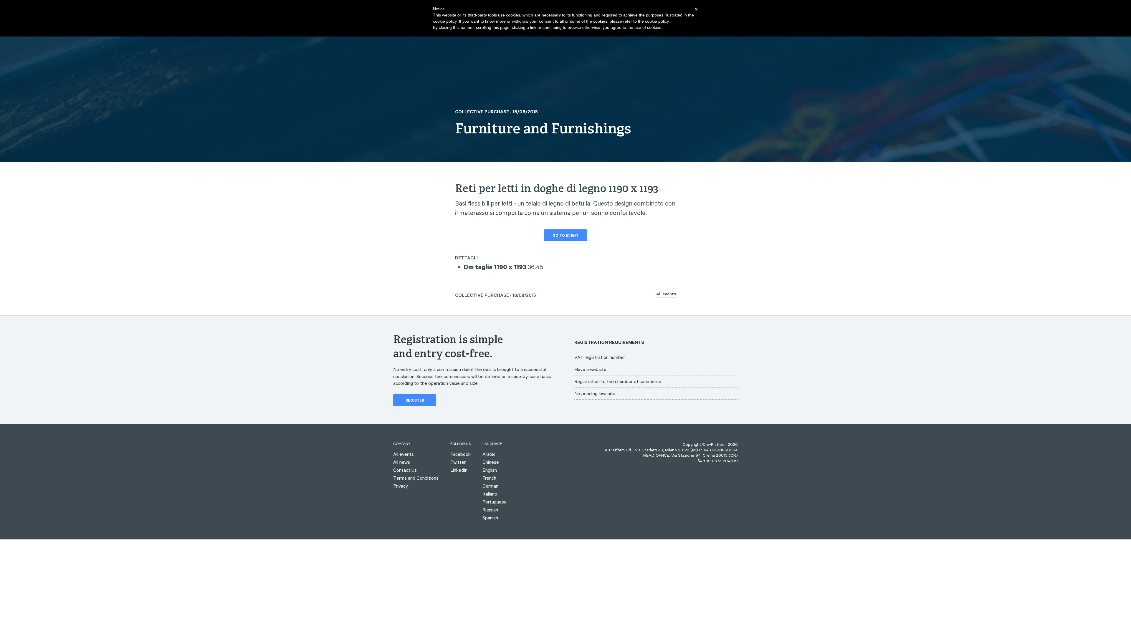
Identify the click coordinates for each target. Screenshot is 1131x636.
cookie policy (657, 21)
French (489, 478)
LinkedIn (458, 470)
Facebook (460, 454)
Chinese (490, 462)
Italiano (489, 493)
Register (415, 401)
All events (666, 294)
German (490, 485)
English (489, 470)
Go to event (565, 236)
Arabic (488, 454)
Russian (490, 509)
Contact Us (405, 470)
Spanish (490, 517)
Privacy (400, 485)
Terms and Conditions (416, 478)
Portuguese (494, 501)
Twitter (458, 462)
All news (401, 462)
